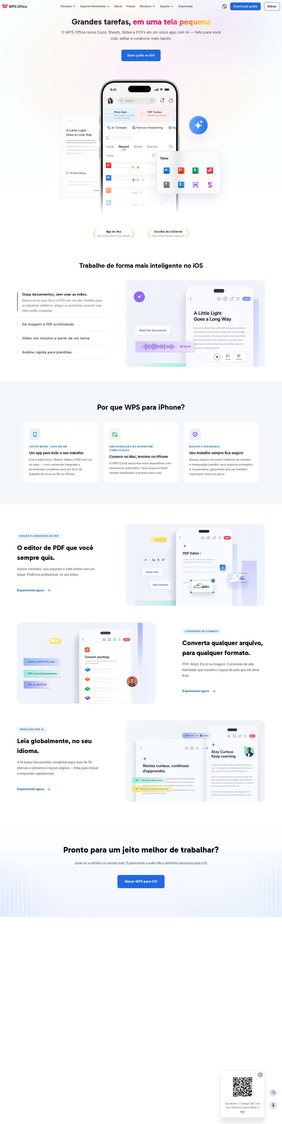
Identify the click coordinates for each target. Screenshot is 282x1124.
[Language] (224, 6)
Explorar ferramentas (93, 6)
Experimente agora (30, 590)
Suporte (165, 6)
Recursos (145, 6)
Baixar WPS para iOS (141, 881)
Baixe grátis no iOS (141, 55)
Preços (131, 6)
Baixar (118, 6)
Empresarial (185, 6)
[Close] (260, 1074)
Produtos (66, 6)
